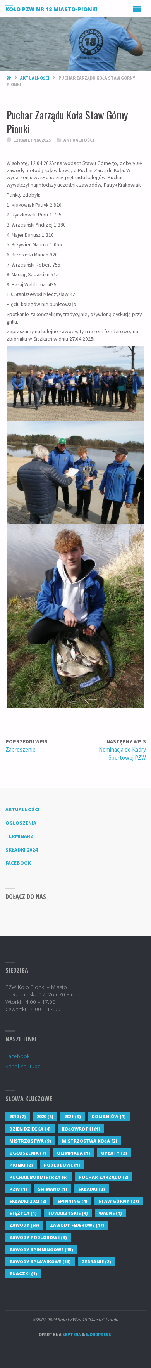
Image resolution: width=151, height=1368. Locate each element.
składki (91, 1189)
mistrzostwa (30, 1141)
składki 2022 (27, 1201)
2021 (72, 1116)
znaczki (23, 1273)
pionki (21, 1165)
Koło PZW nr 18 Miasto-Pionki (51, 8)
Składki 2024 (21, 850)
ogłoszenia (27, 1153)
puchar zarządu (104, 1177)
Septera (71, 1334)
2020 (45, 1116)
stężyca (23, 1213)
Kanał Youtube (23, 1066)
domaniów (109, 1116)
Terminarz (19, 836)
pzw (18, 1189)
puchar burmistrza (38, 1177)
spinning (72, 1201)
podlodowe (62, 1165)
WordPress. (99, 1334)
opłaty (114, 1153)
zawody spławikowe (40, 1261)
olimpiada (73, 1153)
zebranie (96, 1261)
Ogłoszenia (20, 823)
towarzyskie (68, 1213)
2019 (17, 1116)
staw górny (118, 1201)
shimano (52, 1189)
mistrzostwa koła (89, 1141)
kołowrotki (81, 1129)
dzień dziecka (30, 1129)
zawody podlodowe (38, 1237)
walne (110, 1213)
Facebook (18, 863)
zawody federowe (77, 1225)
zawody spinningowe (41, 1249)
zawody (24, 1225)
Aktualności (35, 78)
